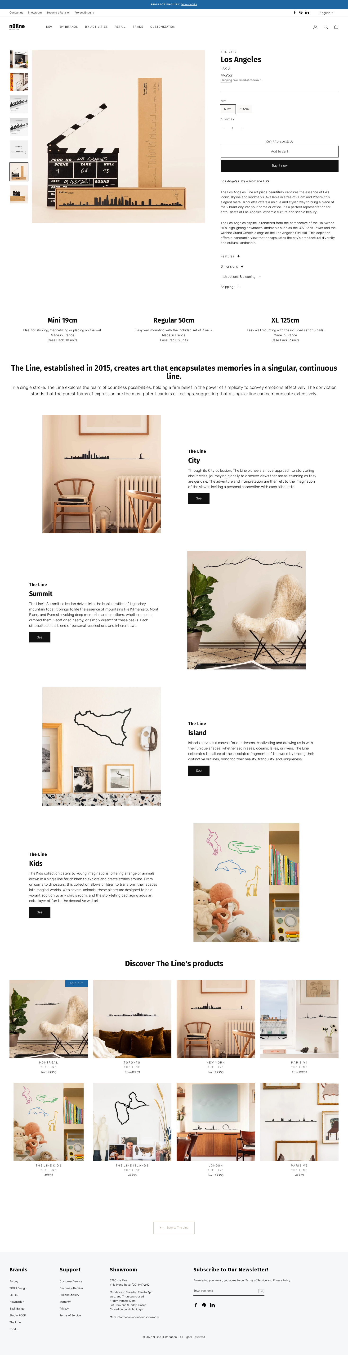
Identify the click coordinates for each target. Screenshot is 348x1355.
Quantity (227, 119)
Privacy (64, 1308)
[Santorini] (135, 1182)
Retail (120, 26)
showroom (152, 1317)
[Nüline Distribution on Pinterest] (204, 1305)
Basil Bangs (16, 1308)
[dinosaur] (45, 1182)
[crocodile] (39, 1182)
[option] (174, 4)
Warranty (65, 1301)
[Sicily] (142, 1182)
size (224, 101)
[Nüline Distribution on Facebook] (195, 1305)
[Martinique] (129, 1182)
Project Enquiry (84, 12)
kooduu (14, 1329)
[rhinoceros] (64, 1182)
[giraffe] (58, 1182)
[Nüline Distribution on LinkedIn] (212, 1305)
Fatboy (13, 1281)
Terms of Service (70, 1315)
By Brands (69, 26)
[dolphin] (52, 1182)
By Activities (96, 26)
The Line (229, 51)
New (49, 26)
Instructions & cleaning (238, 277)
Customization (162, 26)
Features (228, 256)
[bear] (33, 1182)
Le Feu (13, 1295)
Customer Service (71, 1281)
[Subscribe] (261, 1291)
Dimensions (230, 267)
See (199, 498)
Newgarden (16, 1301)
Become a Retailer (58, 12)
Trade (138, 26)
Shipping (226, 80)
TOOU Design (18, 1288)
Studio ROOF (17, 1315)
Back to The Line (177, 1227)
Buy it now (280, 166)
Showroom (35, 12)
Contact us (16, 12)
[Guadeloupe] (122, 1182)
